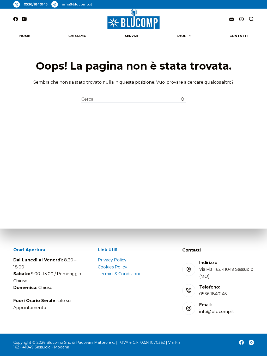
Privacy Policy (112, 259)
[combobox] (130, 99)
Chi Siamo (77, 36)
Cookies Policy (112, 267)
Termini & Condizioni (119, 273)
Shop (181, 36)
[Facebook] (15, 19)
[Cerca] (251, 19)
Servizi (131, 36)
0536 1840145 (213, 293)
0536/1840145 (35, 4)
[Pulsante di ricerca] (183, 99)
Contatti (238, 36)
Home (24, 36)
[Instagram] (24, 19)
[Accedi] (241, 19)
